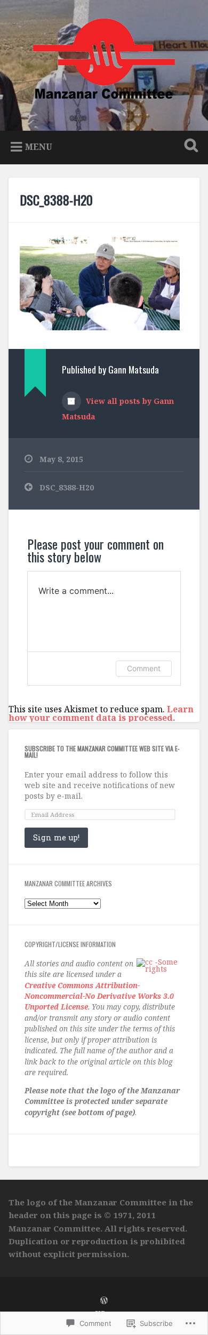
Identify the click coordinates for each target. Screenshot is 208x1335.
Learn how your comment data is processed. (101, 713)
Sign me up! (56, 837)
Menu (38, 147)
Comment (144, 668)
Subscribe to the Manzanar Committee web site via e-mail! (102, 751)
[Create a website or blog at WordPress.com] (104, 1301)
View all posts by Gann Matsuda (118, 409)
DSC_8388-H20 (56, 199)
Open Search (189, 146)
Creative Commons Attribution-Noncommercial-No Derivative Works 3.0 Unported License (99, 996)
